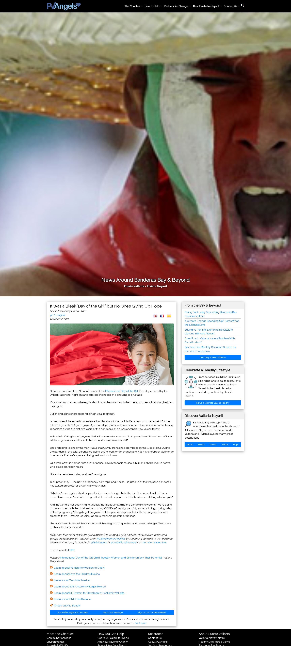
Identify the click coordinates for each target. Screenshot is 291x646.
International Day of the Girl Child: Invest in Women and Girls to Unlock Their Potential (111, 557)
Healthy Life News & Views (214, 641)
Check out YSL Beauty (67, 605)
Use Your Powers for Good (113, 637)
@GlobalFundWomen (123, 542)
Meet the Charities (60, 634)
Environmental (55, 641)
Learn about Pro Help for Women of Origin (79, 567)
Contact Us (154, 637)
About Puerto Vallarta (214, 634)
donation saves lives (154, 542)
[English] (156, 317)
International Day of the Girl (121, 391)
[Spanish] (170, 317)
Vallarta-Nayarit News (211, 637)
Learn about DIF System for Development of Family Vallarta (89, 593)
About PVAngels (157, 641)
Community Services (59, 637)
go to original (57, 315)
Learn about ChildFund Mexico (72, 599)
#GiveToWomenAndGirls (111, 538)
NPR (72, 550)
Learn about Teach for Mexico (72, 580)
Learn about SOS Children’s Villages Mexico (80, 586)
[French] (163, 317)
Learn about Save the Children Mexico (77, 574)
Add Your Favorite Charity (113, 641)
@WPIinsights (99, 542)
